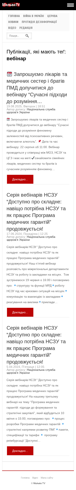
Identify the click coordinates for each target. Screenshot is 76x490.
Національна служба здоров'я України (31, 111)
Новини (13, 22)
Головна (14, 16)
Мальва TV (39, 483)
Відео (12, 28)
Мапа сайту (47, 477)
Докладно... (20, 179)
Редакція (26, 28)
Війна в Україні (33, 16)
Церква (52, 16)
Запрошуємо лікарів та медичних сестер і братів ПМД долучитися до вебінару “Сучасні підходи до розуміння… (37, 87)
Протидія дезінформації (39, 22)
